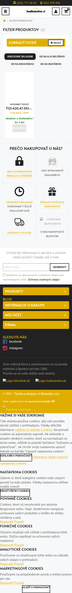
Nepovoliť (6, 522)
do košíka (19, 128)
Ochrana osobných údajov (44, 279)
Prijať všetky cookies (15, 491)
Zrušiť (57, 43)
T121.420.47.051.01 (19, 107)
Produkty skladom (19, 202)
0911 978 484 (51, 2)
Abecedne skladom (20, 56)
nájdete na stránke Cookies (33, 430)
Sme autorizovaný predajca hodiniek (19, 174)
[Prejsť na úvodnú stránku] (36, 11)
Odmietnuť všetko (45, 457)
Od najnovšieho (50, 64)
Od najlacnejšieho (52, 56)
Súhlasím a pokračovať (16, 455)
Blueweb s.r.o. (50, 393)
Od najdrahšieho (22, 64)
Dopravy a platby (19, 233)
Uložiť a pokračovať (36, 587)
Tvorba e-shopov (25, 393)
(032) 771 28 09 (26, 2)
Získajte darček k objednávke (52, 204)
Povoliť (19, 522)
